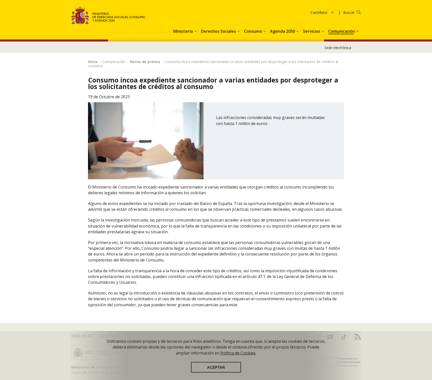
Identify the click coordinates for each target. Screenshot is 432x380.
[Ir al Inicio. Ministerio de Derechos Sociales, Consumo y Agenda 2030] (108, 15)
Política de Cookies (238, 353)
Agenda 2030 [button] (283, 31)
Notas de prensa (145, 61)
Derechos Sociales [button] (219, 31)
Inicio (93, 61)
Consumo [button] (253, 31)
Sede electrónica (337, 47)
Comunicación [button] (342, 31)
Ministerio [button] (183, 31)
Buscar (348, 12)
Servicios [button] (312, 31)
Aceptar (216, 367)
